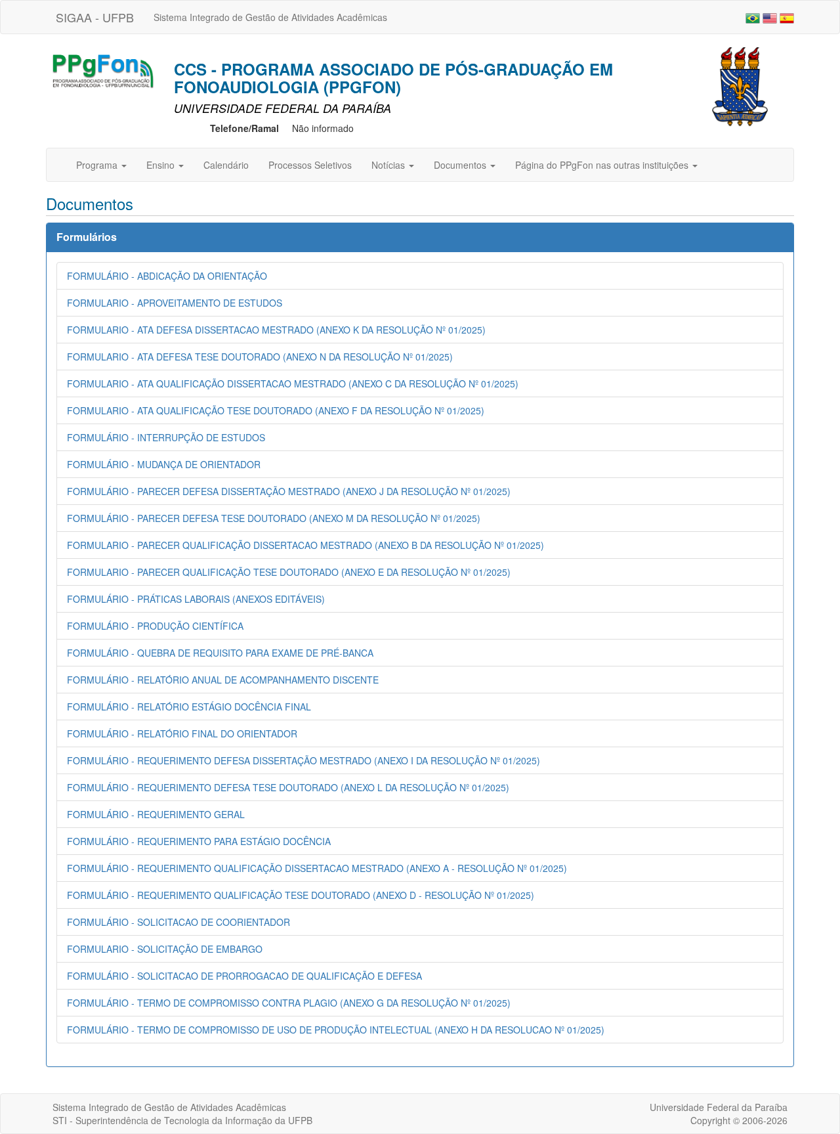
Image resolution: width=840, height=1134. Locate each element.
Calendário (226, 164)
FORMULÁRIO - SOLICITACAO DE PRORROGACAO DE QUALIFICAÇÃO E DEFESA (244, 975)
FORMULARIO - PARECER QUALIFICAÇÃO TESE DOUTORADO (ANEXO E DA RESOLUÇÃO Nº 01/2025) (289, 571)
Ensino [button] (161, 164)
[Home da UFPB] (740, 85)
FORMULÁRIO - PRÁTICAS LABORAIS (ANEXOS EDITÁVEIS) (196, 598)
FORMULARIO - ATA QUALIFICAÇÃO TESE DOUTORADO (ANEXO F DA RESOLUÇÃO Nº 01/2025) (275, 410)
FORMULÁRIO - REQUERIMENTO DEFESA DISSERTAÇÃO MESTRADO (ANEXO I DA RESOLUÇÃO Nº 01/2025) (303, 760)
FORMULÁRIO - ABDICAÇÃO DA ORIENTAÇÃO (167, 275)
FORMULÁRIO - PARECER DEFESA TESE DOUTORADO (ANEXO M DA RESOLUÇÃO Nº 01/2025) (273, 518)
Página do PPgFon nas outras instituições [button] (603, 164)
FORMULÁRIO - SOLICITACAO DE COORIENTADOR (178, 921)
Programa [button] (98, 164)
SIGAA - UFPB (95, 17)
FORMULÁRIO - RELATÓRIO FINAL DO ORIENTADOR (182, 733)
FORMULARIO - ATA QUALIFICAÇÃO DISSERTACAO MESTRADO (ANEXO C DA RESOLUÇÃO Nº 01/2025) (292, 383)
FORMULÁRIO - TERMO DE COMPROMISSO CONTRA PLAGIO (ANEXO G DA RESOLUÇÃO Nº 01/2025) (289, 1002)
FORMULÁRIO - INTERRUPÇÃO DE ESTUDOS (166, 437)
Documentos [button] (461, 164)
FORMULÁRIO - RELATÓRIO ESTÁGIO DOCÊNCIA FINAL (189, 706)
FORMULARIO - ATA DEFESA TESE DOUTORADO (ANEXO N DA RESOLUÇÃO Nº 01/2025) (260, 356)
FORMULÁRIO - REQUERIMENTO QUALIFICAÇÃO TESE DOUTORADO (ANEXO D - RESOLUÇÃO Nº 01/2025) (300, 895)
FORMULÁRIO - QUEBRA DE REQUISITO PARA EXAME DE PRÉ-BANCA (220, 652)
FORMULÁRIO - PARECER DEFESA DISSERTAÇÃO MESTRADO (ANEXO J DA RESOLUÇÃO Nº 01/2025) (289, 491)
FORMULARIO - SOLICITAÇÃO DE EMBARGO (164, 948)
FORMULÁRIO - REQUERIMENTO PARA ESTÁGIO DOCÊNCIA (199, 841)
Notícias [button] (389, 164)
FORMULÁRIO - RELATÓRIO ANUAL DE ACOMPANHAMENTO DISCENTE (223, 679)
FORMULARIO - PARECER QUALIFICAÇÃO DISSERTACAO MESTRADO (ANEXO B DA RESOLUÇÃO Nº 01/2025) (305, 545)
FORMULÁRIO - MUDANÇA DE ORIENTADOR (164, 464)
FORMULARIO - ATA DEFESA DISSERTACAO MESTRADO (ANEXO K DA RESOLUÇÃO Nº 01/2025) (276, 329)
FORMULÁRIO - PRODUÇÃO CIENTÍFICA (155, 625)
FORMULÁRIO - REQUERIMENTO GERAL (156, 814)
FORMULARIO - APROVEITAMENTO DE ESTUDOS (174, 302)
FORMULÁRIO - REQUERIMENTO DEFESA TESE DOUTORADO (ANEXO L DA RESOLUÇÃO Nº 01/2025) (288, 787)
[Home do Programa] (102, 69)
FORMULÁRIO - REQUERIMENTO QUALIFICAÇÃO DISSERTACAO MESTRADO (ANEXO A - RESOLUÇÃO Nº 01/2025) (317, 868)
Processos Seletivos (310, 164)
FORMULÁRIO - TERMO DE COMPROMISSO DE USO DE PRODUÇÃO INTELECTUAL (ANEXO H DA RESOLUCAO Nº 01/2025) (335, 1029)
